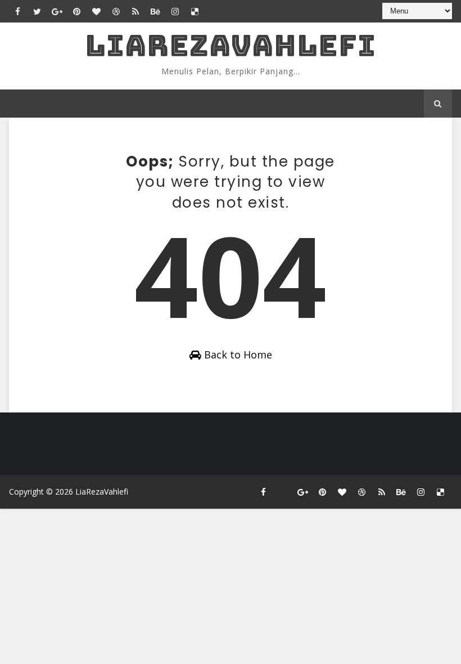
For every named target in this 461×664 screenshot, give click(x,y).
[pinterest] (76, 11)
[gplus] (56, 11)
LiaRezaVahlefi (230, 45)
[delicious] (194, 11)
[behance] (155, 11)
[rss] (135, 11)
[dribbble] (115, 11)
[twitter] (37, 11)
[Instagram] (283, 491)
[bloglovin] (96, 11)
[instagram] (174, 11)
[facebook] (17, 11)
